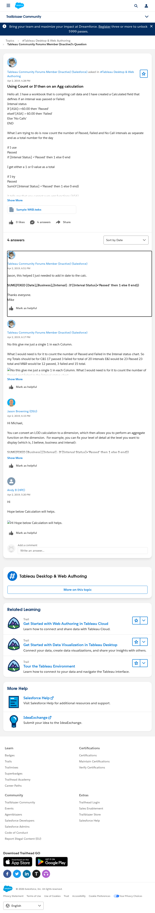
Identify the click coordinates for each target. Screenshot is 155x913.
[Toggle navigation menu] (146, 16)
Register (104, 26)
